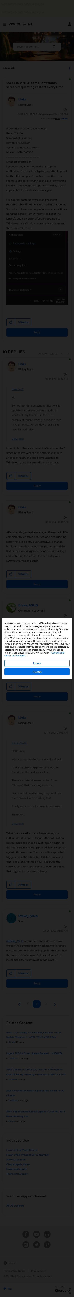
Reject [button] (37, 663)
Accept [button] (37, 672)
